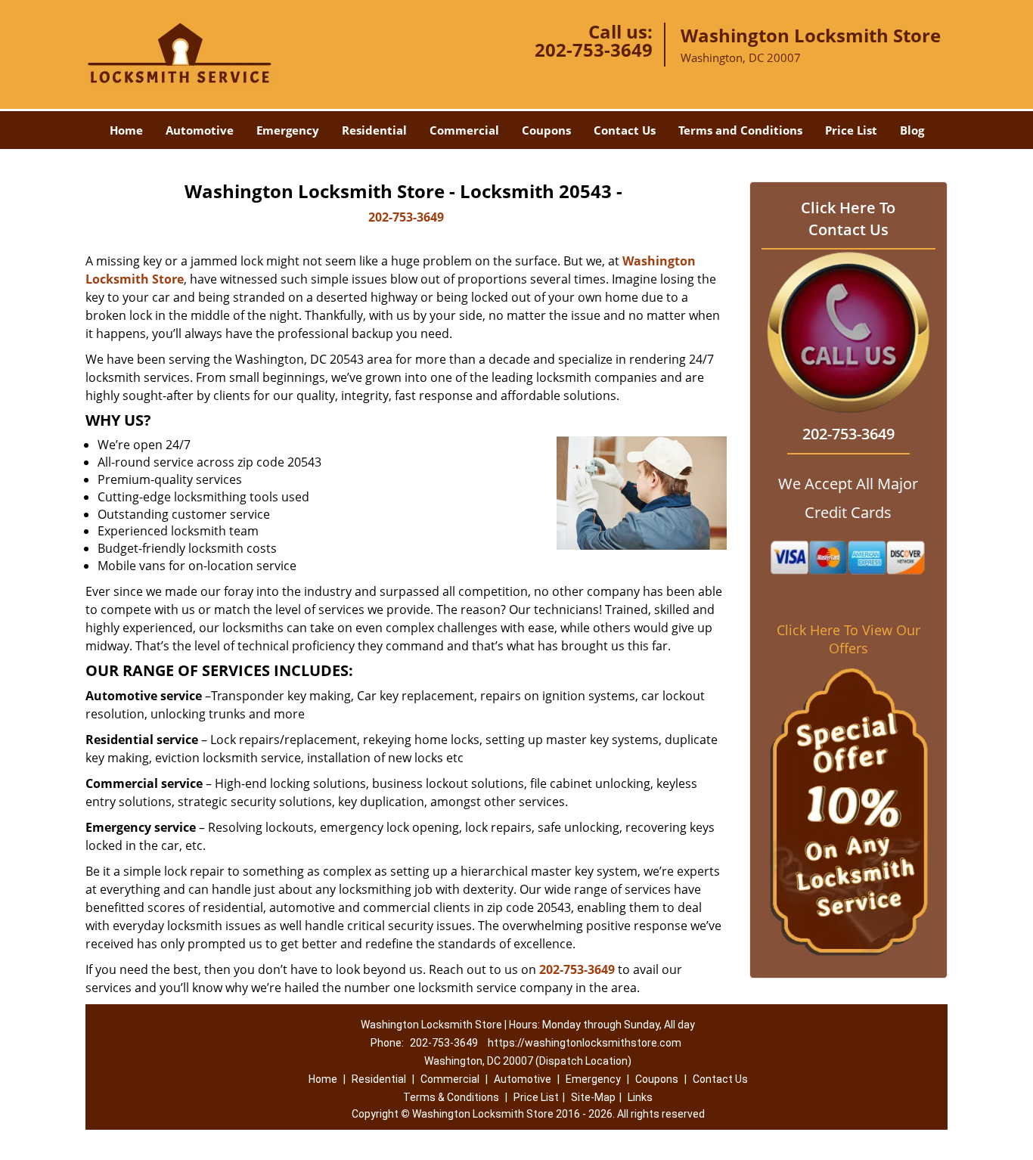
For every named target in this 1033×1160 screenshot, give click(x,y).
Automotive (200, 130)
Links (640, 1097)
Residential (374, 130)
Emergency (287, 130)
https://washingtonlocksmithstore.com (584, 1043)
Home (126, 130)
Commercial (464, 130)
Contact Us (625, 130)
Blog (912, 130)
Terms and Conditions (740, 130)
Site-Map (593, 1097)
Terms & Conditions (451, 1097)
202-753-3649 (594, 49)
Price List (851, 130)
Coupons (546, 130)
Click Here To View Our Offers (848, 639)
